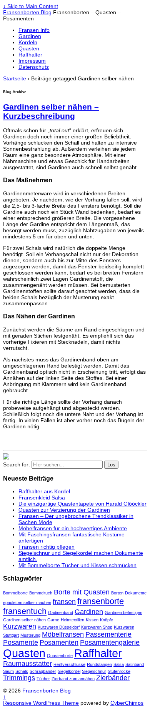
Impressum (32, 61)
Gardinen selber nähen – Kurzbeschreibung (51, 111)
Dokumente (136, 593)
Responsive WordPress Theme (41, 703)
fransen (64, 602)
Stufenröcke (119, 671)
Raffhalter (30, 55)
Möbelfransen (63, 634)
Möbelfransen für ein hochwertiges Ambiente (72, 528)
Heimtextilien (72, 619)
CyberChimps (126, 703)
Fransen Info (34, 30)
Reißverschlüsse (69, 664)
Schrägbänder (43, 671)
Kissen (92, 619)
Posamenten (59, 642)
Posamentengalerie (110, 642)
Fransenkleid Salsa (41, 497)
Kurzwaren (19, 626)
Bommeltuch (40, 593)
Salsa (118, 664)
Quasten (28, 48)
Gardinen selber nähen (24, 619)
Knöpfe (106, 619)
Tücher (43, 678)
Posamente (20, 642)
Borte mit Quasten (82, 592)
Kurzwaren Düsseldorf (59, 627)
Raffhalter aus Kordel (44, 491)
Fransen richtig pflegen (46, 547)
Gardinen (29, 36)
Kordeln (27, 42)
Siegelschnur (94, 671)
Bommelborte (15, 593)
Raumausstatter (27, 663)
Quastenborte (60, 655)
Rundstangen (99, 664)
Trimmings (19, 678)
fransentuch (25, 611)
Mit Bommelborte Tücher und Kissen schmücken (77, 565)
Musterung (30, 635)
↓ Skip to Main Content (30, 6)
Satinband (134, 664)
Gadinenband (60, 612)
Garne (53, 619)
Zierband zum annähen (73, 678)
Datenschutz (33, 67)
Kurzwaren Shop (96, 627)
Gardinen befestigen (123, 612)
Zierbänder (113, 678)
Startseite (14, 78)
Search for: (16, 464)
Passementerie (108, 634)
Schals (21, 671)
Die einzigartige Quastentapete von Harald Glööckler (82, 504)
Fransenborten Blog (27, 12)
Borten (117, 593)
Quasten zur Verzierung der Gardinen (64, 510)
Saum (8, 671)
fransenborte (100, 601)
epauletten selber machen (27, 602)
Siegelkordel (69, 671)
